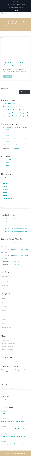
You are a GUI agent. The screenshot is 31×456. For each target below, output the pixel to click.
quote (5, 186)
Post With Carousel (9, 104)
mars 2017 (6, 166)
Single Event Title (14, 145)
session (5, 189)
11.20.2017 (3, 411)
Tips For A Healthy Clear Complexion (13, 63)
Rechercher (4, 88)
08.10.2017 (3, 426)
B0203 (18, 59)
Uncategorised (7, 198)
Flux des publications (8, 343)
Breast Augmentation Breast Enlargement (15, 113)
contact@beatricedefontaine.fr (16, 7)
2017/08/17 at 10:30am (9, 59)
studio (5, 195)
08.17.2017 (3, 418)
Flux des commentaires (9, 346)
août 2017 (6, 163)
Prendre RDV (15, 10)
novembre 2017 (7, 160)
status (5, 192)
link (4, 180)
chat (4, 177)
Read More (8, 76)
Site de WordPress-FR (9, 349)
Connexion (5, 340)
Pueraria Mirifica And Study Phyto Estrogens (16, 110)
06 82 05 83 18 (16, 1)
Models (24, 59)
